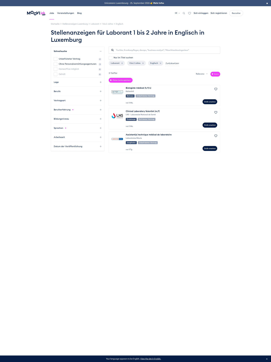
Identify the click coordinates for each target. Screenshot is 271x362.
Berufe (57, 91)
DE (176, 13)
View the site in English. (150, 358)
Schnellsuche (60, 51)
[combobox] (202, 74)
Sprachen (59, 128)
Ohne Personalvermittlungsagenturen (79, 64)
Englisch (154, 63)
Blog (79, 13)
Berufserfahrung (62, 109)
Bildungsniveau (62, 118)
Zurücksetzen (172, 63)
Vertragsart (60, 100)
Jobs (51, 13)
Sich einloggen (201, 13)
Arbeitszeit (59, 137)
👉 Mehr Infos (157, 3)
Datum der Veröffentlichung (68, 146)
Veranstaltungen (65, 13)
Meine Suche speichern (121, 80)
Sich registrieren (219, 13)
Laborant (115, 63)
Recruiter (236, 13)
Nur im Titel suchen (123, 57)
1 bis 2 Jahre (135, 63)
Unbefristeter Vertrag (79, 58)
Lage (56, 82)
